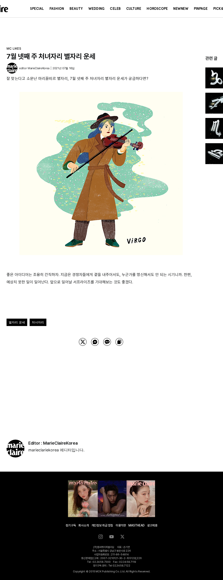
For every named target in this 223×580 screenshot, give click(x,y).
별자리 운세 (17, 322)
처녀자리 (38, 322)
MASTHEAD (136, 525)
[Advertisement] (101, 387)
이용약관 (121, 525)
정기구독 (71, 525)
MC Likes (14, 48)
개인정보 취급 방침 (102, 525)
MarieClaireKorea (38, 68)
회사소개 (83, 525)
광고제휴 (152, 525)
